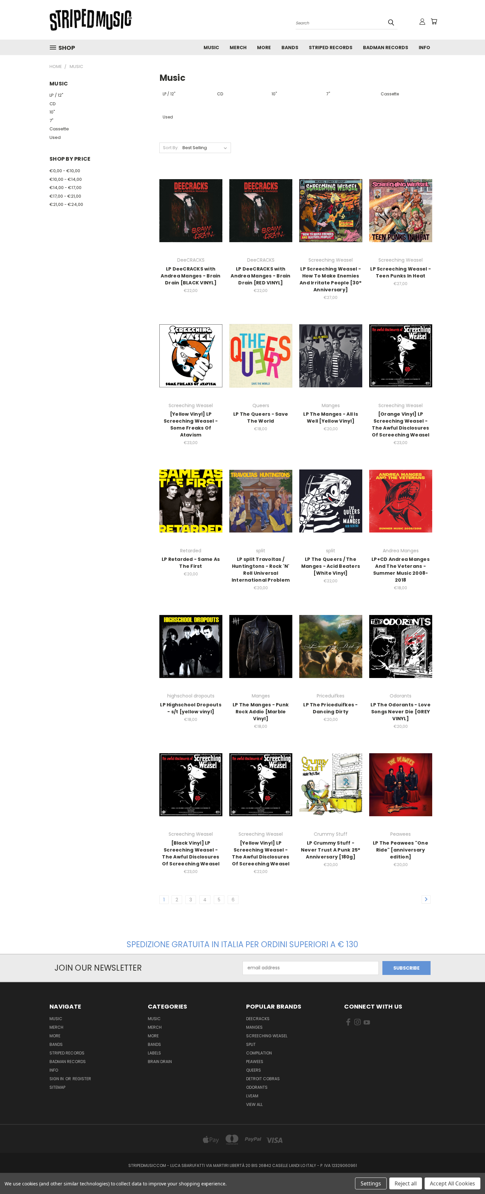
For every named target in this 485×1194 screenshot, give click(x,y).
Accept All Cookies (452, 1183)
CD (52, 104)
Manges (254, 1027)
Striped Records (330, 47)
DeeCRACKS (258, 1018)
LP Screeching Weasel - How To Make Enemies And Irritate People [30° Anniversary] (331, 279)
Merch (238, 47)
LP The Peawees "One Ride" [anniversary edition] (400, 850)
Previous (468, 1173)
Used (55, 137)
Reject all (406, 1183)
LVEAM (252, 1096)
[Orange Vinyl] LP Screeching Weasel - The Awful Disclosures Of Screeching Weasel (401, 424)
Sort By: (170, 148)
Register (82, 1078)
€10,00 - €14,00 (65, 179)
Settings (371, 1183)
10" (52, 112)
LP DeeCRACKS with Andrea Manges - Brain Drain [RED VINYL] (260, 276)
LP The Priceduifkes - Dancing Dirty (330, 708)
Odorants (257, 1087)
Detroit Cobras (263, 1078)
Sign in (57, 1078)
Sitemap (57, 1087)
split (251, 1044)
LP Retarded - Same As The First (191, 562)
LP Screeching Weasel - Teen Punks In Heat (400, 272)
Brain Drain (160, 1061)
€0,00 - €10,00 (64, 171)
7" (51, 120)
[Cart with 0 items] (434, 21)
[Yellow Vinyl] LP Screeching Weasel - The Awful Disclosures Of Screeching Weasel (261, 853)
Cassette (59, 129)
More (264, 47)
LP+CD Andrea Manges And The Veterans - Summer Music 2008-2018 (401, 569)
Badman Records (385, 47)
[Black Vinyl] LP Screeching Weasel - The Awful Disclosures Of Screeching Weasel (191, 853)
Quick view (190, 203)
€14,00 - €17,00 (65, 187)
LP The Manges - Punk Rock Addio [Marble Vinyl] (261, 711)
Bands (289, 47)
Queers (253, 1070)
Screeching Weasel (266, 1036)
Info (424, 47)
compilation (259, 1053)
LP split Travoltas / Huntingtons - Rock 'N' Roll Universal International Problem (261, 569)
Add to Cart (190, 215)
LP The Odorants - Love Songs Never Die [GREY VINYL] (401, 711)
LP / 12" (56, 95)
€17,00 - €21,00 (65, 196)
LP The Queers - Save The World (260, 417)
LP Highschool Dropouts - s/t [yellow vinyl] (190, 708)
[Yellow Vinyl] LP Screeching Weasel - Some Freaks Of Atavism (191, 424)
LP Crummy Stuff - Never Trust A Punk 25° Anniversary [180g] (331, 850)
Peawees (254, 1061)
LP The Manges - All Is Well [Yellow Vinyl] (330, 417)
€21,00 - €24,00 (66, 204)
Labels (154, 1053)
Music (211, 47)
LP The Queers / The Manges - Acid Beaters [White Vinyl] (330, 566)
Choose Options (330, 215)
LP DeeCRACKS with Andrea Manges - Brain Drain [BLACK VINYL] (190, 276)
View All (254, 1104)
